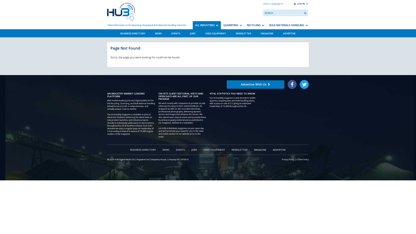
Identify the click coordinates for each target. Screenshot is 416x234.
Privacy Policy (288, 159)
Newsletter (243, 33)
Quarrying (230, 25)
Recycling (254, 25)
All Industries (205, 25)
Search (269, 12)
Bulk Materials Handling (286, 25)
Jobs (192, 33)
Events (175, 33)
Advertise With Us (253, 84)
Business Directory (132, 33)
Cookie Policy (302, 159)
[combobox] (289, 13)
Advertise (289, 33)
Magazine (267, 33)
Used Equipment (215, 33)
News (158, 33)
